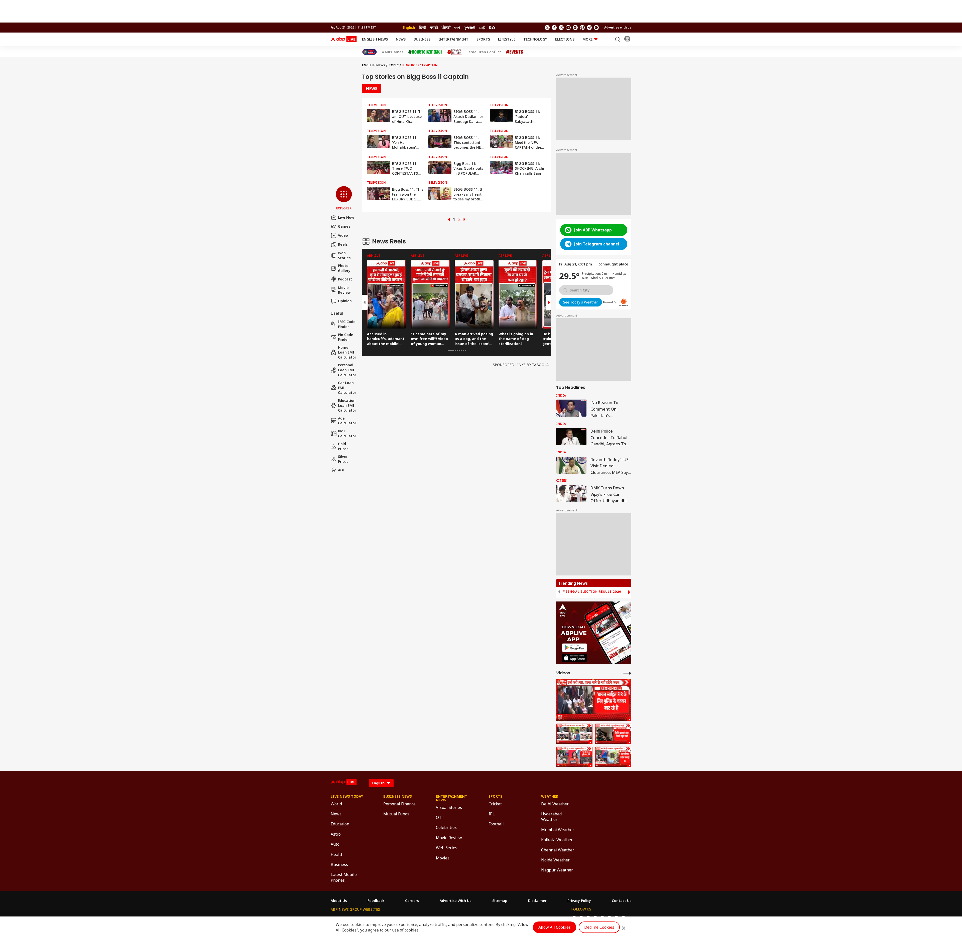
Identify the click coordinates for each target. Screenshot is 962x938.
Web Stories (344, 255)
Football (496, 824)
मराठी (434, 27)
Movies (442, 858)
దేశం (492, 27)
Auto (335, 844)
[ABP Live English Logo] (344, 39)
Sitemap (499, 900)
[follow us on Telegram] (589, 28)
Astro (336, 834)
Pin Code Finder (345, 337)
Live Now (346, 217)
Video (343, 235)
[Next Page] (464, 219)
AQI (341, 470)
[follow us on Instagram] (575, 28)
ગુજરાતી (469, 27)
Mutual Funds (396, 814)
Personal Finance (399, 804)
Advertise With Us (455, 900)
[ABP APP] (574, 648)
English (409, 27)
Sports (483, 39)
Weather (549, 796)
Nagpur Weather (557, 870)
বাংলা (457, 27)
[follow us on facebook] (554, 28)
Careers (412, 900)
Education (340, 824)
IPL (492, 814)
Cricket (495, 804)
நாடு (482, 27)
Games (344, 226)
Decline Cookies (599, 927)
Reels (342, 244)
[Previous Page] (449, 219)
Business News (397, 796)
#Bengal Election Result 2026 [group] (591, 592)
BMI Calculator (347, 433)
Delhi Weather (555, 804)
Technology (535, 39)
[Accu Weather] (623, 302)
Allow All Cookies (554, 927)
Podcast (345, 279)
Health (337, 854)
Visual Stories (449, 807)
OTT (440, 817)
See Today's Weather (580, 302)
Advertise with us (617, 27)
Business (422, 39)
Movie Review (344, 290)
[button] (344, 198)
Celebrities (446, 827)
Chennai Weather (557, 850)
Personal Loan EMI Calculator (347, 370)
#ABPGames (392, 52)
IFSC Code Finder (346, 324)
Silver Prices (343, 459)
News (401, 39)
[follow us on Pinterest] (582, 28)
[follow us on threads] (561, 28)
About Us (339, 900)
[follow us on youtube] (568, 28)
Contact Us (621, 900)
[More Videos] (627, 673)
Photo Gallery (344, 268)
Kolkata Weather (557, 839)
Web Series (446, 847)
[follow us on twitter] (547, 28)
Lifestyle (506, 39)
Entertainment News (451, 798)
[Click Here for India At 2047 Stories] (369, 52)
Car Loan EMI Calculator (347, 387)
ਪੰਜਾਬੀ (446, 27)
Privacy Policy (579, 900)
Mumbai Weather (557, 829)
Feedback (376, 900)
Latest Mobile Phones (344, 877)
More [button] (587, 39)
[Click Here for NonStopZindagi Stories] (425, 52)
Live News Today (347, 796)
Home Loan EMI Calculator (347, 352)
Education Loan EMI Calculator (347, 405)
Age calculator (347, 421)
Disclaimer (537, 900)
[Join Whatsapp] (596, 28)
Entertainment (453, 39)
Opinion (345, 300)
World (336, 804)
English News (375, 39)
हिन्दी (422, 27)
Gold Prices (343, 446)
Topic (394, 65)
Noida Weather (555, 860)
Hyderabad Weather (551, 816)
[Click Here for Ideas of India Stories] (454, 52)
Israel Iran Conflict (484, 52)
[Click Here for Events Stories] (514, 52)
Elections (564, 39)
